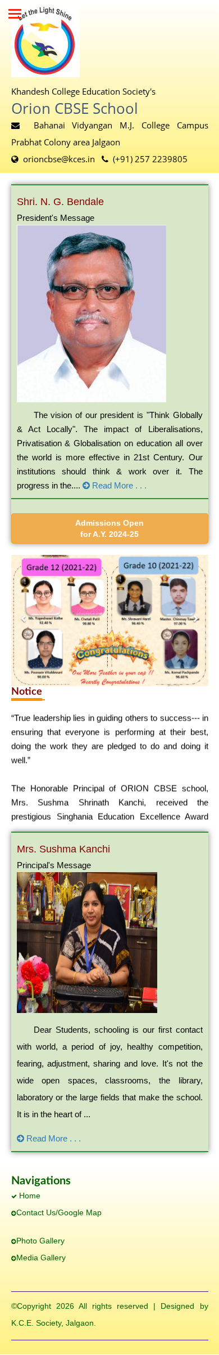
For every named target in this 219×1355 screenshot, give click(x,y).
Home (28, 1195)
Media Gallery (41, 1257)
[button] (109, 528)
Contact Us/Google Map (59, 1212)
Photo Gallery (40, 1240)
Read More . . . (118, 485)
